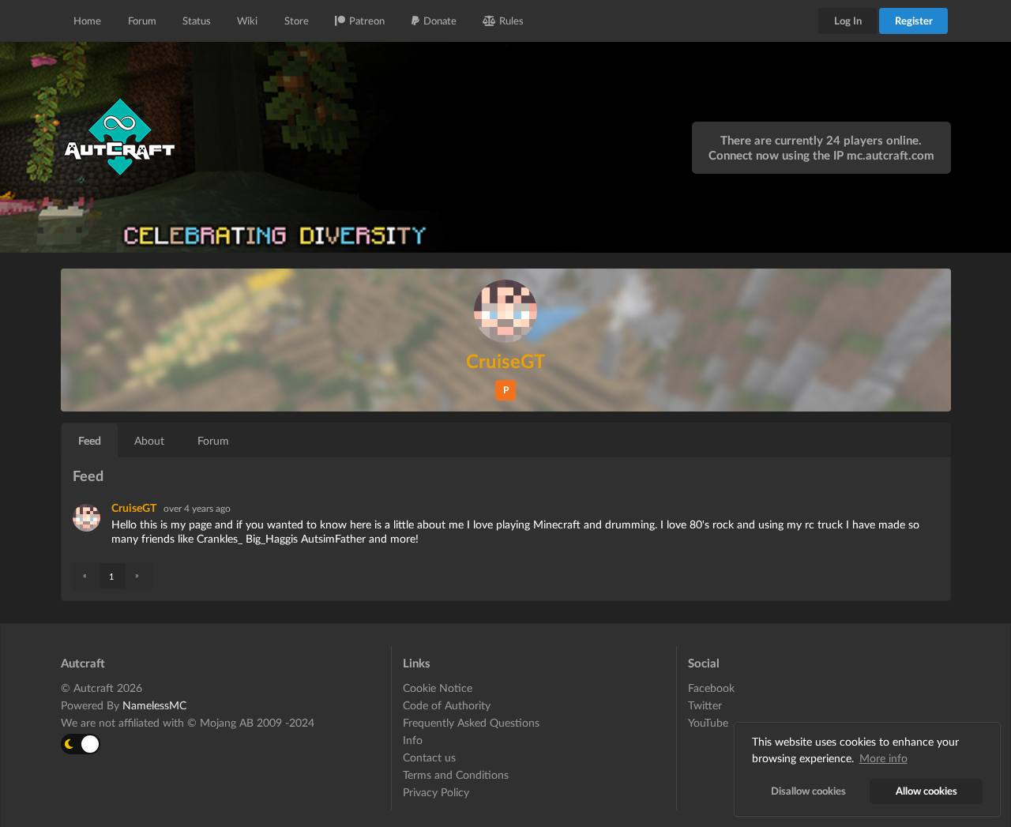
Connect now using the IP (821, 155)
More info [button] (883, 758)
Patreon (367, 20)
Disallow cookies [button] (808, 791)
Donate (440, 20)
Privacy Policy (436, 792)
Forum (142, 20)
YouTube (708, 722)
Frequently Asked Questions (471, 722)
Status (196, 20)
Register (914, 20)
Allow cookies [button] (926, 791)
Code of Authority (446, 705)
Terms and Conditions (456, 774)
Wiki (247, 20)
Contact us (429, 757)
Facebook (711, 688)
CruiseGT (135, 507)
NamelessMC (154, 705)
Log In (848, 20)
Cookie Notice (437, 688)
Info (413, 739)
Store (296, 20)
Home (87, 20)
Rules (511, 20)
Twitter (705, 705)
